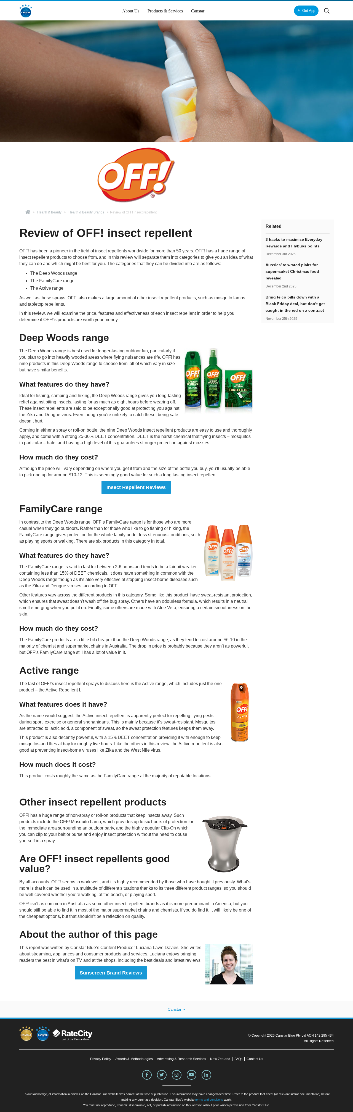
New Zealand (220, 1059)
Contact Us (255, 1059)
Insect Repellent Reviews (136, 487)
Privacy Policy (100, 1059)
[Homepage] (27, 212)
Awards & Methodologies (134, 1059)
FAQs (238, 1059)
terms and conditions (209, 1099)
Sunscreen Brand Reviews (111, 973)
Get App (308, 11)
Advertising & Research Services (181, 1059)
